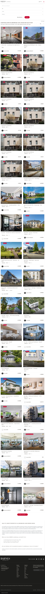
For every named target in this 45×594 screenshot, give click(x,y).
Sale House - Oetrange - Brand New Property (33, 505)
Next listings (22, 514)
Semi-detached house (26, 575)
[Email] (44, 300)
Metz (17, 567)
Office (25, 571)
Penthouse (25, 576)
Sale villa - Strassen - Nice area (30, 232)
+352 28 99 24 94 (3, 570)
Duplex (25, 573)
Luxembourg (18, 566)
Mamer (17, 573)
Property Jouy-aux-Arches (7, 72)
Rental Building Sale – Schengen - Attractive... (31, 369)
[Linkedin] (43, 559)
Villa (24, 572)
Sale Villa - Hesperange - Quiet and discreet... (31, 261)
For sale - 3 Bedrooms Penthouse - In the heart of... (32, 397)
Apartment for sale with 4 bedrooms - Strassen (32, 452)
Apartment (25, 566)
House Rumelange (5, 505)
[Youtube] (41, 559)
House (25, 567)
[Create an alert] (38, 24)
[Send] (43, 570)
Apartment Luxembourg (29, 72)
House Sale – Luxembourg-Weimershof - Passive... (10, 288)
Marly (17, 571)
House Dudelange (5, 368)
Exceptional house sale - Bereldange (31, 178)
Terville (17, 572)
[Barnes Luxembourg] (5, 2)
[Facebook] (39, 559)
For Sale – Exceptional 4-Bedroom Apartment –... (11, 233)
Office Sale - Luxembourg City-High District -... (11, 46)
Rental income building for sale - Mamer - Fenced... (33, 46)
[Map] (35, 24)
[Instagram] (36, 559)
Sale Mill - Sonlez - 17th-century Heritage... (11, 315)
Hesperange (18, 575)
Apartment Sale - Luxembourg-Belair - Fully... (11, 205)
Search (26, 17)
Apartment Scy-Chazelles (7, 451)
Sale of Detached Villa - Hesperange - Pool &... (33, 206)
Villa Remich (26, 315)
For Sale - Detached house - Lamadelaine (10, 396)
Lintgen (17, 574)
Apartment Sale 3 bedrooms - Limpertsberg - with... (11, 424)
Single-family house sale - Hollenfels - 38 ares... (10, 261)
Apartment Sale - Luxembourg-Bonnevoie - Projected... (33, 424)
